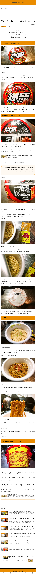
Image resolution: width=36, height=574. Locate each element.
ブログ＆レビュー (4, 26)
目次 (16, 30)
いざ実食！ (12, 36)
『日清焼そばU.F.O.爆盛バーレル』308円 (18, 34)
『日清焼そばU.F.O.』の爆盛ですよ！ (17, 32)
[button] (34, 8)
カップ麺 (9, 26)
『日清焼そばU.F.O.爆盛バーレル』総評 (18, 37)
